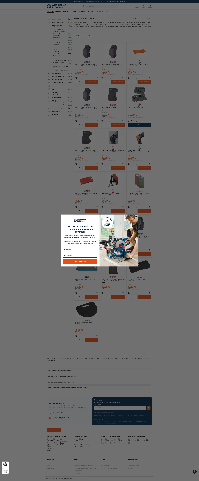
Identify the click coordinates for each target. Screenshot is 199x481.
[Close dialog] (136, 216)
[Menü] (8, 462)
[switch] (5, 472)
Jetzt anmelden (80, 261)
